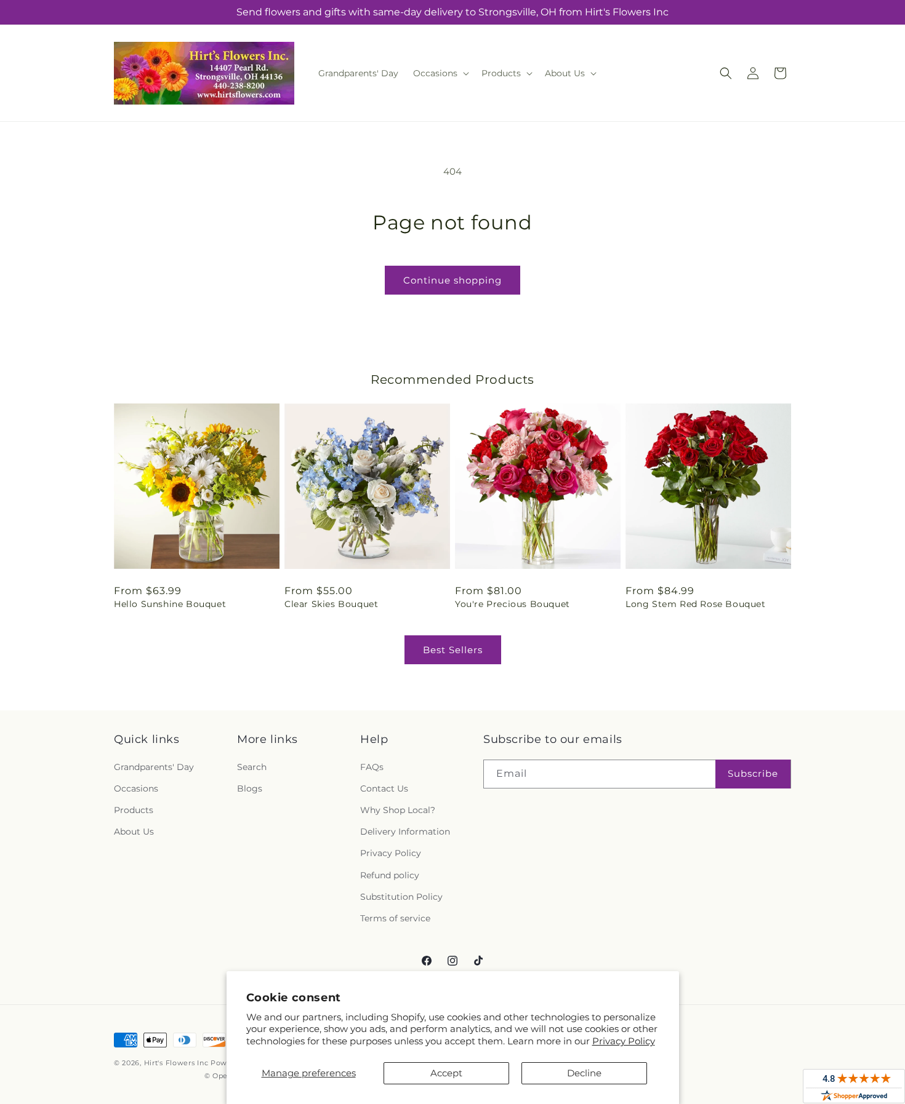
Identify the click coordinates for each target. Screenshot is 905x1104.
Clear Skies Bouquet (331, 604)
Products (133, 810)
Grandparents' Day (154, 766)
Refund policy (389, 875)
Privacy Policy (623, 1041)
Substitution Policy (401, 896)
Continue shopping (452, 280)
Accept (446, 1073)
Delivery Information (405, 831)
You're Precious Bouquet (512, 604)
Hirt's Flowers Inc (176, 1062)
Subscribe (753, 773)
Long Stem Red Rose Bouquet (695, 604)
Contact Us (384, 788)
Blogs (249, 788)
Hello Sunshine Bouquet (170, 604)
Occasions (136, 788)
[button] (440, 73)
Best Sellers (453, 650)
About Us (134, 831)
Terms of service (395, 918)
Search (252, 766)
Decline (584, 1073)
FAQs (372, 766)
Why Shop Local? (397, 810)
